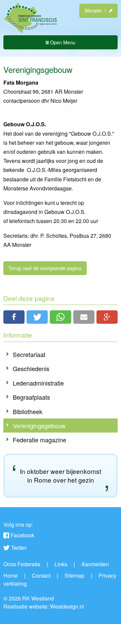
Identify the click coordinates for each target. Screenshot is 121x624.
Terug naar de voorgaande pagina (44, 267)
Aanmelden (95, 564)
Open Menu (62, 42)
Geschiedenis (31, 368)
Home (10, 575)
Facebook (22, 535)
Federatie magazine (39, 439)
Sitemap (74, 575)
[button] (14, 317)
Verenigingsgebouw (39, 425)
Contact (41, 575)
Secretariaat (29, 354)
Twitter (19, 547)
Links (60, 564)
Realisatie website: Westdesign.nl (43, 606)
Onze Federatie (21, 564)
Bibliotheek (27, 411)
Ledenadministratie (38, 382)
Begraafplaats (31, 397)
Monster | (97, 10)
